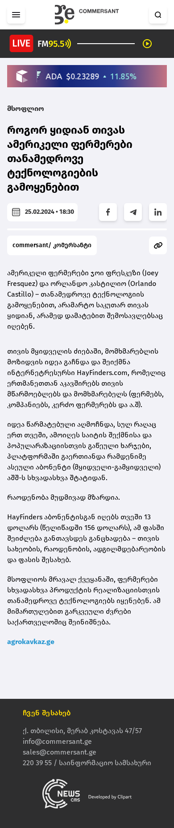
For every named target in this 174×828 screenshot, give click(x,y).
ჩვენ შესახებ (47, 713)
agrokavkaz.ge (30, 641)
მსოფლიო (25, 108)
